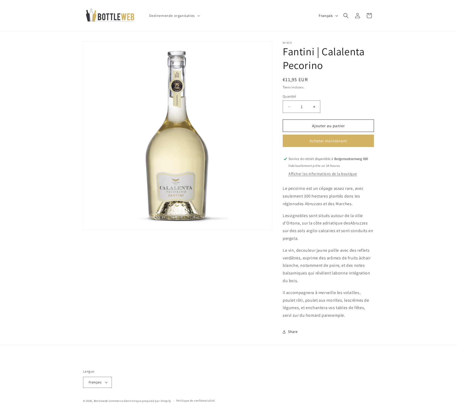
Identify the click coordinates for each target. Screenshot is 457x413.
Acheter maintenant (328, 140)
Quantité (289, 96)
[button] (174, 15)
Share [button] (293, 331)
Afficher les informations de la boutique (323, 173)
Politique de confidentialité (195, 400)
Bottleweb (101, 401)
